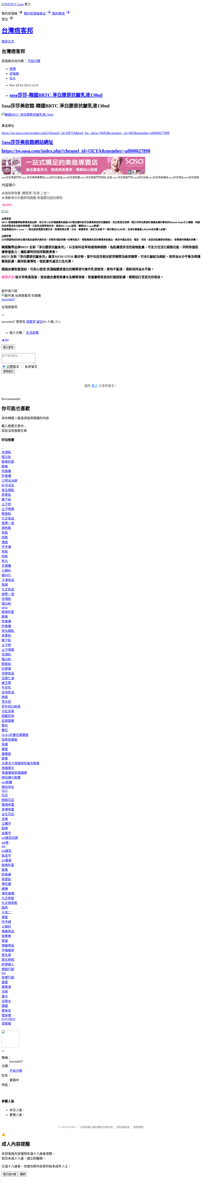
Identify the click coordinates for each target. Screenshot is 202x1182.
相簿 (12, 69)
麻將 (5, 907)
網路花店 (8, 800)
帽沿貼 (6, 457)
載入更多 (8, 347)
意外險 (6, 701)
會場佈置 (8, 809)
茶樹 (5, 991)
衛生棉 (6, 955)
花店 (5, 795)
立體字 (6, 823)
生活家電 (32, 332)
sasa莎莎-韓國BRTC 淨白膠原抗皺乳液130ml (56, 95)
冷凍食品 (8, 580)
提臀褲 (6, 1023)
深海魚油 (8, 692)
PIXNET (71, 1127)
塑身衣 (6, 1010)
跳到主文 (8, 41)
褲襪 (5, 888)
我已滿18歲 (9, 1174)
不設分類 (34, 61)
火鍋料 (6, 570)
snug (4, 607)
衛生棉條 (8, 959)
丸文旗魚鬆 (9, 903)
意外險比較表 (11, 706)
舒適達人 (8, 964)
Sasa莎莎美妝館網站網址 (27, 142)
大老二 (6, 912)
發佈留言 (8, 371)
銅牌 (5, 828)
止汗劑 (6, 504)
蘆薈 (5, 982)
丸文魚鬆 (8, 898)
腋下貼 (6, 499)
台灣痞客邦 (17, 30)
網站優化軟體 (11, 777)
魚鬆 (5, 532)
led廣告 (7, 851)
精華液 (6, 987)
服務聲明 (138, 1127)
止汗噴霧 (8, 509)
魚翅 (5, 584)
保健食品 (8, 673)
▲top (5, 339)
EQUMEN (8, 1019)
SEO (5, 790)
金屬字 (6, 833)
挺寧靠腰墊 (9, 739)
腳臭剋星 (8, 461)
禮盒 (5, 542)
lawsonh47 (8, 299)
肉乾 (5, 556)
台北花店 (8, 814)
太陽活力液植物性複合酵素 (20, 763)
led (3, 846)
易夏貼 (6, 494)
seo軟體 (7, 782)
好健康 (6, 668)
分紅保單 (8, 711)
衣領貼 (6, 452)
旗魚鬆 (6, 528)
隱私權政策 (123, 1127)
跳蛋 (5, 940)
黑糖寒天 (8, 768)
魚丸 (5, 561)
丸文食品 (8, 518)
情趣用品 (8, 931)
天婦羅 (6, 565)
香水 (5, 996)
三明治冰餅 (9, 480)
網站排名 (8, 787)
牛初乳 (6, 687)
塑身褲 (6, 1015)
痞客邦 (31, 321)
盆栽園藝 (8, 720)
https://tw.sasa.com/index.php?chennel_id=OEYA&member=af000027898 (76, 150)
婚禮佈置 (8, 804)
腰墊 (5, 749)
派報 (5, 819)
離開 (22, 1174)
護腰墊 (6, 754)
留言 (39, 321)
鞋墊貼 (6, 513)
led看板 (7, 860)
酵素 (5, 697)
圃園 (5, 1006)
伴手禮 (6, 547)
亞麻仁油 (8, 678)
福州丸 (6, 575)
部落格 (14, 73)
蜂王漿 (6, 683)
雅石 (5, 725)
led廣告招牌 (10, 838)
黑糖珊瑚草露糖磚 (14, 772)
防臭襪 (6, 476)
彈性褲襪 (8, 893)
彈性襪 (6, 884)
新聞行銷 (8, 977)
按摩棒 (6, 936)
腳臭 (5, 466)
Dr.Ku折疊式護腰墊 (15, 735)
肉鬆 (5, 537)
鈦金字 (6, 855)
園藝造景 (8, 716)
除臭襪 (6, 471)
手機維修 (8, 950)
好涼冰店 (8, 485)
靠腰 (5, 744)
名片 (12, 78)
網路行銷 (8, 969)
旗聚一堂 (8, 523)
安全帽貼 (8, 490)
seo (4, 973)
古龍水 (6, 1001)
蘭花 (5, 730)
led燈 (5, 842)
